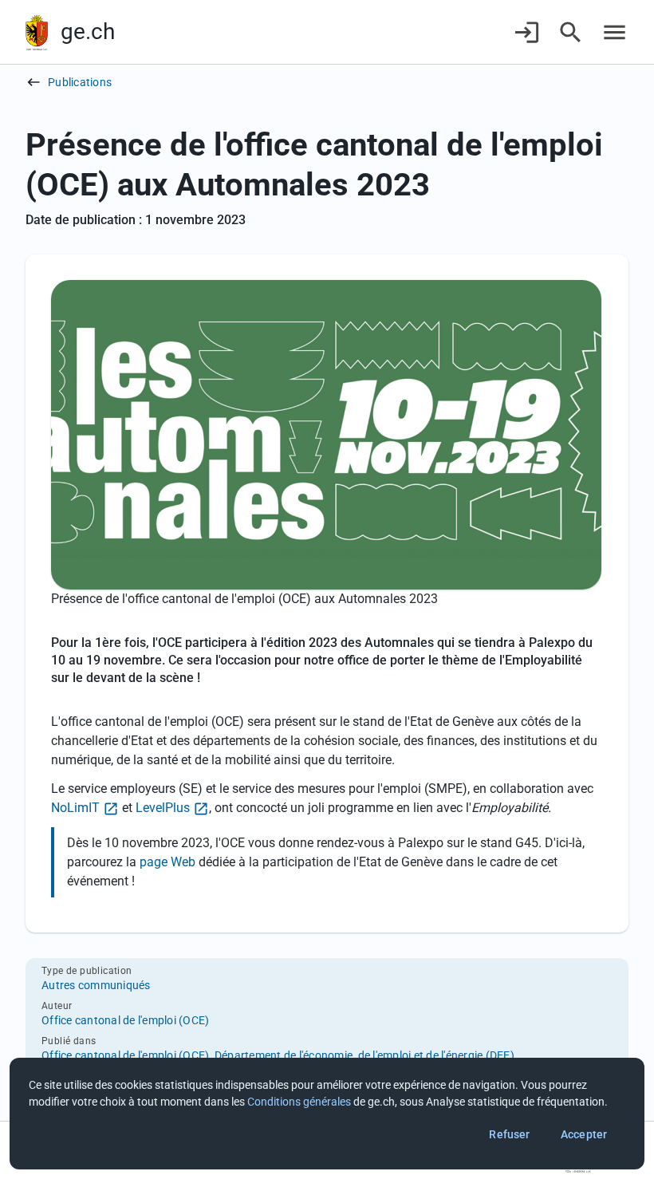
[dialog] (327, 1113)
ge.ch (88, 31)
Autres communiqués (96, 985)
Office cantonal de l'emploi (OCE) (125, 1020)
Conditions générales (299, 1101)
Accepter (584, 1134)
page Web (169, 861)
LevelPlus (163, 807)
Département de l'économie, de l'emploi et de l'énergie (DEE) (364, 1055)
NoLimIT (75, 807)
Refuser (509, 1134)
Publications (80, 82)
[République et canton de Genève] (37, 32)
